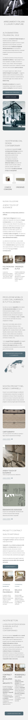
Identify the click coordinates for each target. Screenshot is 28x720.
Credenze (20, 187)
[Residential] (8, 571)
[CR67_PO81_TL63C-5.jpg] (20, 256)
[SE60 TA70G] (14, 445)
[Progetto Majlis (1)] (20, 571)
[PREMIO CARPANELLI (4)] (14, 484)
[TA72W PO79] (8, 256)
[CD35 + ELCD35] (8, 174)
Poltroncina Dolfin (8, 268)
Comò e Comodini (8, 188)
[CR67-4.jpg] (20, 174)
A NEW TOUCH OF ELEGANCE (9, 472)
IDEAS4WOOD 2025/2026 (12, 510)
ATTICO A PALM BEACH (8, 591)
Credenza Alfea (19, 268)
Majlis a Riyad (18, 591)
